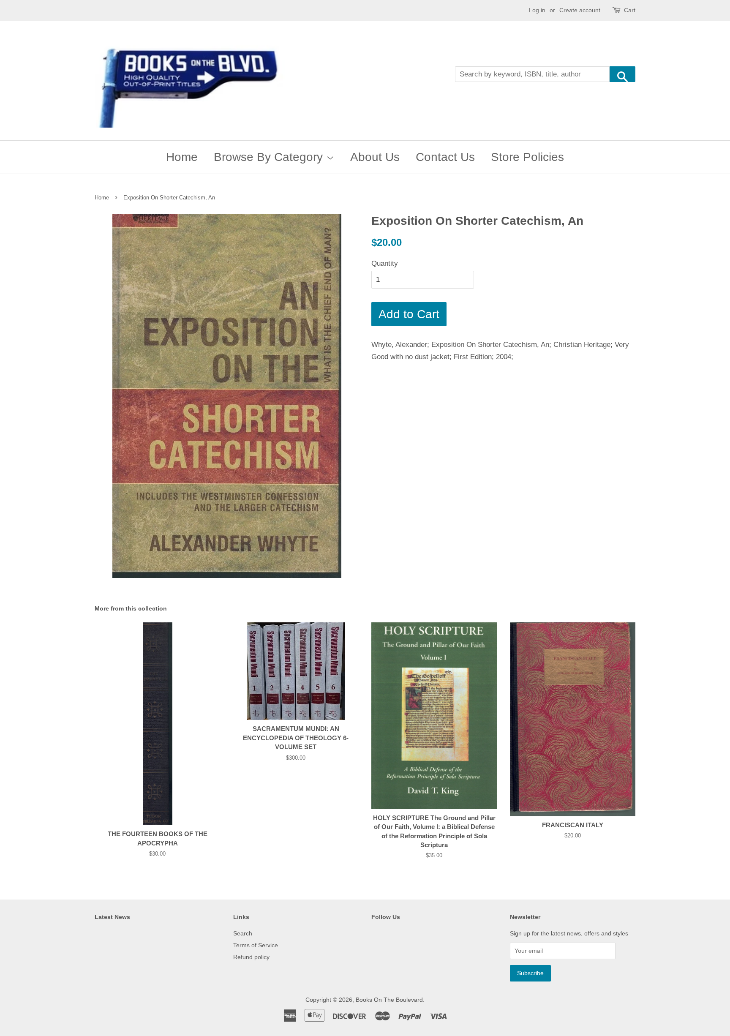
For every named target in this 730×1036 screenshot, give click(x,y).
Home (182, 157)
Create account (579, 10)
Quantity (384, 263)
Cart (629, 10)
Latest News (112, 916)
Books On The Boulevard (389, 999)
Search (242, 933)
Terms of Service (255, 945)
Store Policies (527, 157)
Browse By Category (270, 157)
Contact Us (445, 157)
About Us (375, 157)
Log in (537, 10)
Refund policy (251, 957)
